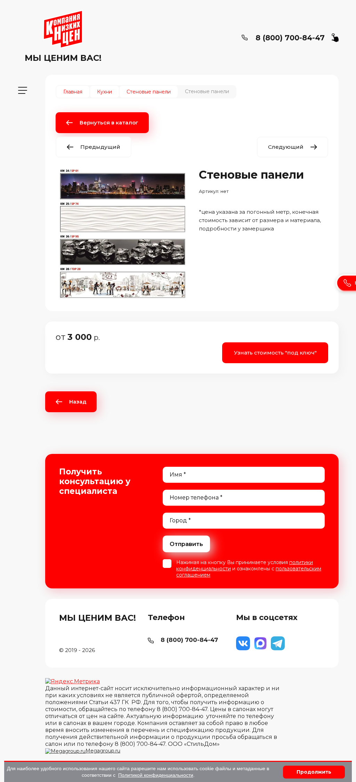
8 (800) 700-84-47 (290, 37)
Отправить (186, 544)
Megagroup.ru (103, 751)
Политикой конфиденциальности (155, 775)
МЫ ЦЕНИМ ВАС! (63, 58)
